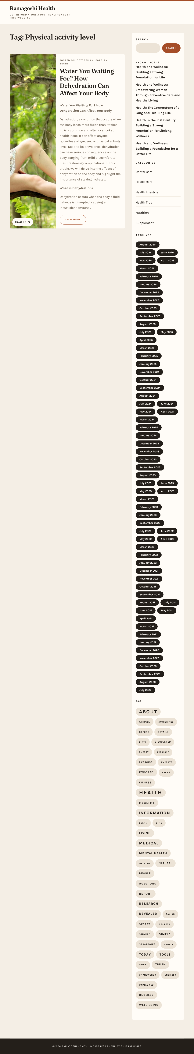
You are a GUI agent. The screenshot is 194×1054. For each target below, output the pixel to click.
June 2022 (167, 531)
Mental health (153, 853)
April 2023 (167, 491)
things (168, 944)
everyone (163, 752)
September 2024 (149, 387)
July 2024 (145, 403)
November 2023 (149, 451)
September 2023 (149, 467)
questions (147, 883)
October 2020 (148, 666)
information (154, 812)
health (150, 792)
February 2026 (148, 276)
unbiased (170, 975)
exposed (146, 772)
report (145, 893)
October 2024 (147, 380)
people (145, 873)
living (145, 833)
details (163, 732)
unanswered (147, 975)
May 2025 (167, 332)
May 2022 (145, 539)
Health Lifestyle (147, 192)
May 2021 (167, 610)
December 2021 (148, 570)
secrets (165, 924)
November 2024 (149, 372)
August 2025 (147, 324)
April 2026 (167, 260)
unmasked (146, 985)
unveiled (146, 995)
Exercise (146, 762)
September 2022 (149, 523)
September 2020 (149, 674)
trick (143, 964)
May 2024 (145, 411)
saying (170, 914)
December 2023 (149, 443)
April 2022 (167, 539)
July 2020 (145, 690)
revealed (148, 913)
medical (149, 843)
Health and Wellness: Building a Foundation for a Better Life (157, 148)
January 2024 (147, 435)
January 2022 (147, 562)
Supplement (145, 223)
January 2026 (148, 284)
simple (165, 934)
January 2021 (147, 642)
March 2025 (146, 348)
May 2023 (145, 491)
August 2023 (147, 475)
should (144, 934)
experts (166, 762)
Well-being (148, 1005)
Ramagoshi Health (32, 8)
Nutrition (142, 212)
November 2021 (149, 578)
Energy (144, 752)
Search (142, 39)
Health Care (144, 182)
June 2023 (167, 483)
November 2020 (149, 658)
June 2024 (167, 403)
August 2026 (147, 244)
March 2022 (146, 547)
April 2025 (146, 340)
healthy (147, 803)
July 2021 (170, 602)
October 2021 (147, 586)
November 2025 (149, 300)
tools (165, 954)
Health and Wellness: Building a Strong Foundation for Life (152, 72)
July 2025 (145, 332)
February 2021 (148, 634)
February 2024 (148, 427)
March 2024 (146, 419)
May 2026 (145, 260)
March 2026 (147, 268)
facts (166, 772)
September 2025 (149, 316)
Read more (73, 219)
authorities (166, 722)
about (148, 711)
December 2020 (149, 650)
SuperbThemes (131, 1046)
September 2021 (149, 594)
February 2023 (148, 507)
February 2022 (148, 554)
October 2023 (148, 459)
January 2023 (148, 515)
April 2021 (145, 618)
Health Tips (144, 202)
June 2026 (167, 252)
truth (160, 964)
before (144, 732)
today (145, 954)
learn (143, 823)
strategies (147, 944)
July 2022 (145, 531)
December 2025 (149, 292)
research (148, 903)
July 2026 (145, 252)
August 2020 (147, 682)
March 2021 (146, 626)
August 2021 (147, 602)
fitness (145, 782)
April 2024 (167, 411)
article (144, 721)
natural (165, 863)
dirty (142, 742)
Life (159, 822)
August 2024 (147, 395)
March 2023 (147, 499)
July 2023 (145, 483)
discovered (163, 742)
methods (144, 863)
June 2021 (145, 610)
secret (144, 924)
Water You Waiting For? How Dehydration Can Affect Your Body (87, 82)
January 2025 (147, 364)
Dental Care (144, 172)
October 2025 (147, 308)
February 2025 (148, 356)
